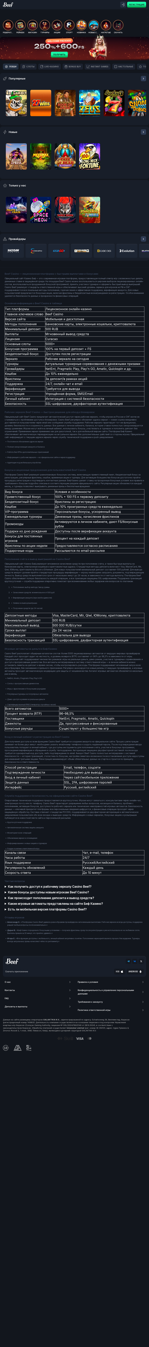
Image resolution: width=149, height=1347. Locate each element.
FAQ (7, 998)
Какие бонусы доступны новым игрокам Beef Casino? (48, 892)
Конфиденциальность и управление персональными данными (106, 992)
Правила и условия (88, 982)
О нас (8, 982)
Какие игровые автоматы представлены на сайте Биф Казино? (55, 903)
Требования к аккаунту (90, 1002)
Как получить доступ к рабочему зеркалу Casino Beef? (50, 886)
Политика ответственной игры (94, 1010)
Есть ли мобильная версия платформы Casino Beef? (47, 909)
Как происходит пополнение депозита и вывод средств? (51, 898)
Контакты (10, 990)
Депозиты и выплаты (16, 1006)
